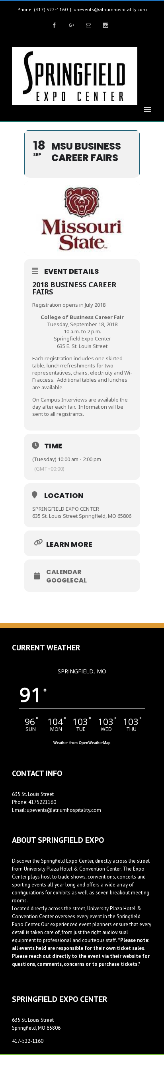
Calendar (64, 572)
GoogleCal (66, 580)
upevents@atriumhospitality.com (110, 9)
